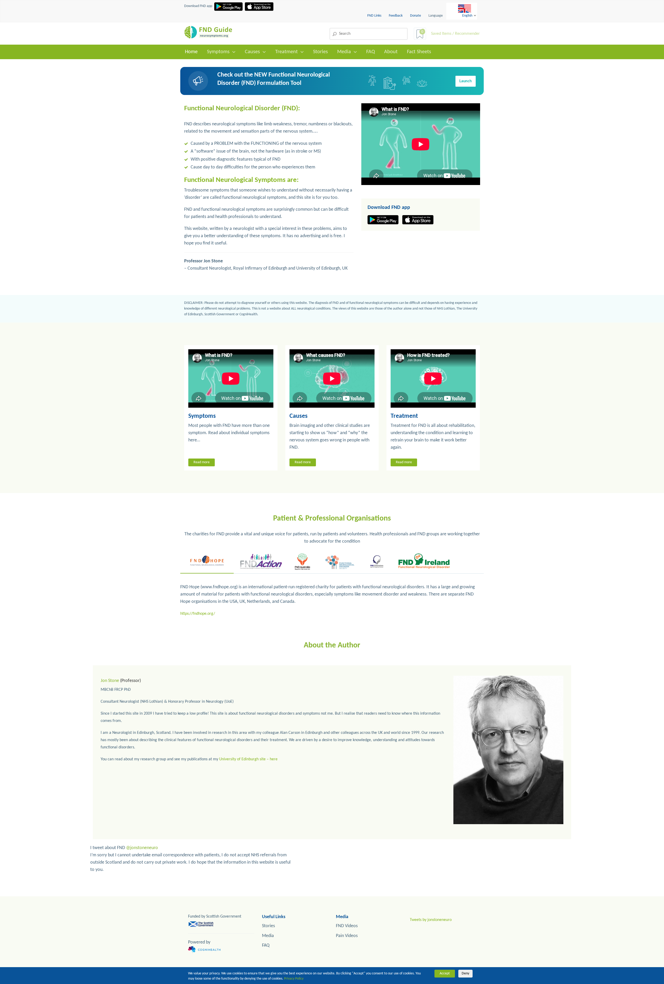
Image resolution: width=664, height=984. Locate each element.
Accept (445, 973)
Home (191, 51)
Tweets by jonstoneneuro (431, 920)
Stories (320, 51)
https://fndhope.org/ (197, 614)
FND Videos (347, 926)
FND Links (374, 16)
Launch (465, 81)
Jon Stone (110, 680)
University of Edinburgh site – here (248, 759)
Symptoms (218, 51)
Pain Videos (347, 935)
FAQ (370, 51)
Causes (252, 51)
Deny (465, 973)
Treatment (286, 51)
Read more (201, 462)
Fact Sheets (419, 51)
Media (344, 51)
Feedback (396, 16)
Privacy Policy (293, 979)
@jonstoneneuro (142, 847)
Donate (415, 16)
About (391, 51)
